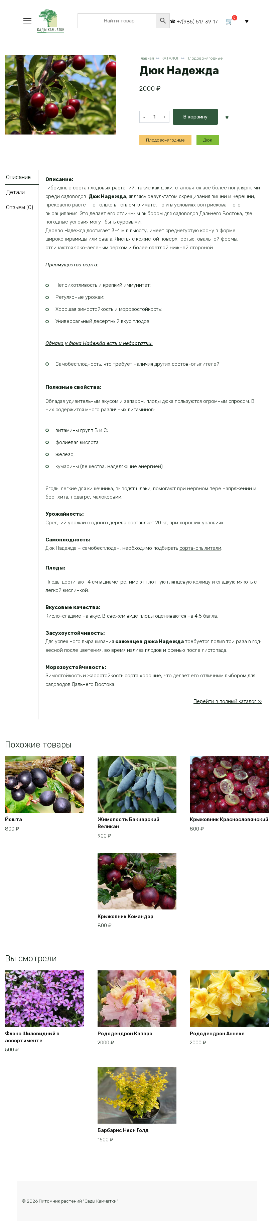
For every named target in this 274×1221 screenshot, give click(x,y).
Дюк (207, 140)
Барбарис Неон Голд (123, 1130)
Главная (146, 58)
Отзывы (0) (19, 207)
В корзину (195, 117)
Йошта (13, 819)
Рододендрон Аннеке (217, 1034)
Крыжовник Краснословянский (229, 819)
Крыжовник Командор (125, 916)
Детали (15, 192)
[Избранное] (246, 21)
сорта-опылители (200, 548)
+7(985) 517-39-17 (197, 22)
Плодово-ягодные (204, 58)
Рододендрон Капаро (125, 1034)
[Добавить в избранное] (227, 117)
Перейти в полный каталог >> (227, 701)
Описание (18, 177)
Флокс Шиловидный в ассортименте (32, 1037)
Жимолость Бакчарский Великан (128, 823)
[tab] (22, 177)
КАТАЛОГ (170, 58)
